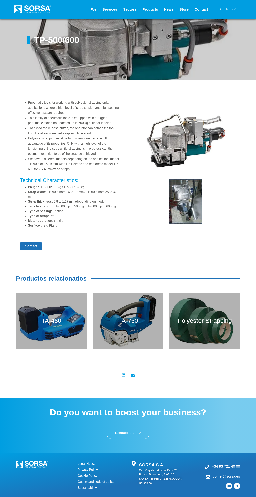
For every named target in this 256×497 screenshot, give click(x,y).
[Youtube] (229, 486)
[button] (123, 375)
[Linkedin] (237, 486)
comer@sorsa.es (226, 476)
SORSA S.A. (151, 464)
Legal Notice (87, 463)
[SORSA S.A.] (133, 463)
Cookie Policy (87, 475)
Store (184, 9)
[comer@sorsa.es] (208, 477)
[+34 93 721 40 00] (207, 467)
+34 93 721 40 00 (226, 466)
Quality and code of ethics (96, 481)
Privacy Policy (88, 469)
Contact (201, 9)
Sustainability (87, 487)
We (93, 9)
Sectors (129, 9)
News (168, 9)
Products (150, 9)
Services (109, 9)
